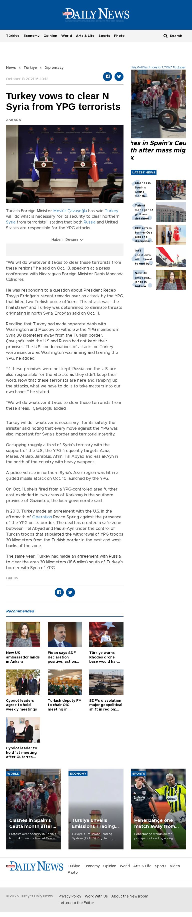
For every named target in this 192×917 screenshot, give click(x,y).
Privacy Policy (70, 896)
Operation (42, 517)
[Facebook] (107, 76)
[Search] (166, 36)
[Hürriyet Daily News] (96, 15)
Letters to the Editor (76, 903)
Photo (119, 36)
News (11, 68)
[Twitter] (119, 76)
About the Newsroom (129, 896)
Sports (104, 36)
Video (175, 866)
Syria (11, 222)
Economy (32, 36)
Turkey (111, 211)
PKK (9, 577)
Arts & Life (85, 36)
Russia (90, 222)
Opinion (50, 36)
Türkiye (13, 36)
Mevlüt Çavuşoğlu (70, 211)
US (16, 577)
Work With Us (96, 896)
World (66, 36)
